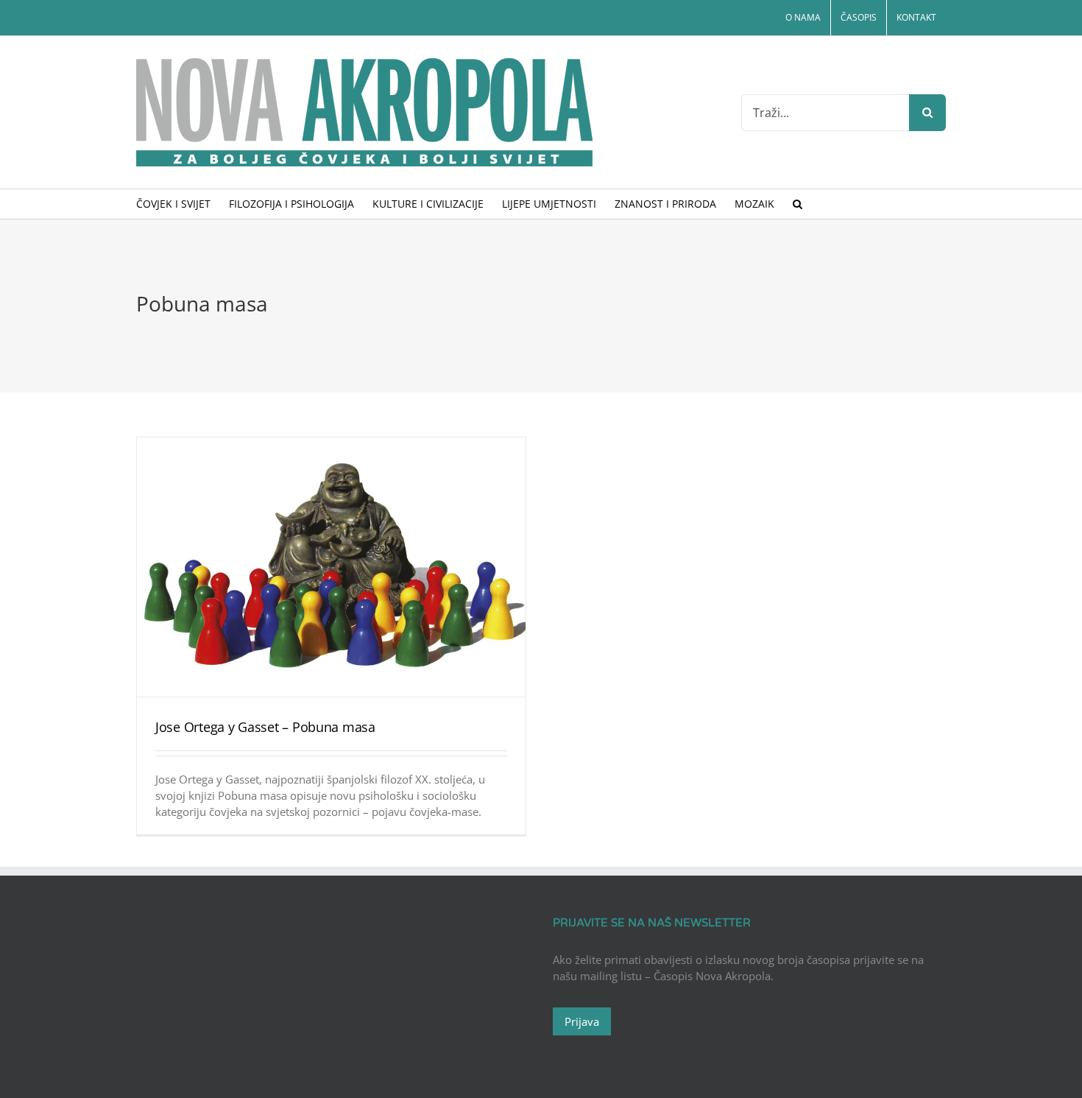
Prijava (582, 1021)
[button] (797, 204)
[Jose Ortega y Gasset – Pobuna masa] (331, 567)
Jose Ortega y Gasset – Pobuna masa (265, 727)
